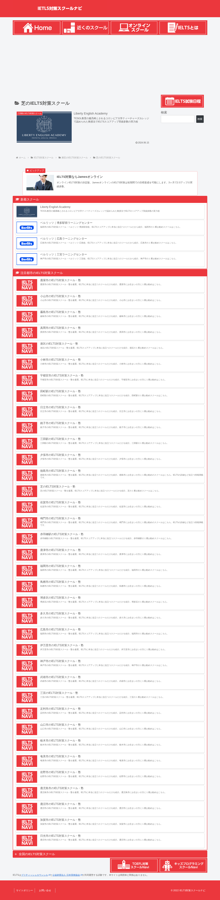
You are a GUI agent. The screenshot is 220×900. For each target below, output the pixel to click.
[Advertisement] (110, 63)
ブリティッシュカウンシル (34, 875)
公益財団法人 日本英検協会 (66, 875)
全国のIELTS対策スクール (37, 854)
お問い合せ (45, 890)
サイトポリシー (24, 890)
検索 (164, 112)
